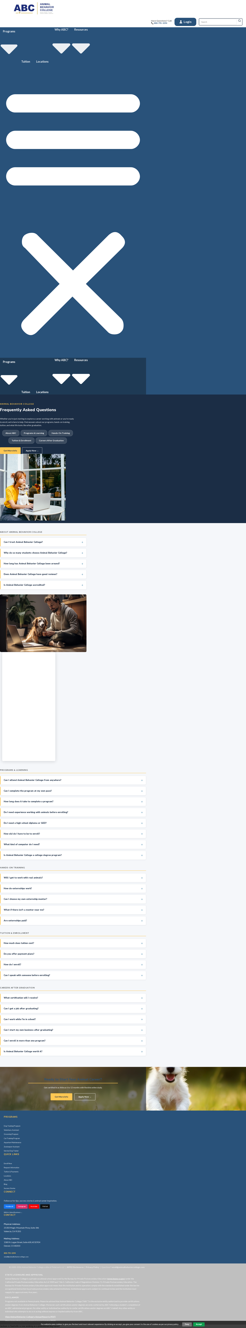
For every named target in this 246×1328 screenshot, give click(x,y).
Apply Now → (32, 450)
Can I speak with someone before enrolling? (27, 975)
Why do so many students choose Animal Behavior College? (35, 552)
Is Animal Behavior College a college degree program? (33, 855)
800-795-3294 (10, 1253)
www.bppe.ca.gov (116, 1278)
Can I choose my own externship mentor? (25, 899)
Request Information (11, 1168)
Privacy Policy (92, 1267)
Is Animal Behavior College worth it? (23, 1051)
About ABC (11, 433)
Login (187, 22)
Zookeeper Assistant (11, 1147)
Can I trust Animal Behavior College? (23, 542)
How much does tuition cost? (19, 943)
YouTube (33, 1206)
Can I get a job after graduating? (21, 1008)
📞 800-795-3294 (159, 23)
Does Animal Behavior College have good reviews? (30, 574)
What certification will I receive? (21, 997)
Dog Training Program (12, 1126)
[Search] (239, 20)
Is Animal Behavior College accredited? (24, 585)
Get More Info (10, 450)
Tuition (25, 61)
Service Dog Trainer (11, 1151)
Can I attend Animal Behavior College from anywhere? (32, 780)
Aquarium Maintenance (12, 1142)
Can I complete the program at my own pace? (28, 790)
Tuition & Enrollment (21, 440)
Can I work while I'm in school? (20, 1019)
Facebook (9, 1206)
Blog (5, 1184)
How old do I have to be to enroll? (22, 833)
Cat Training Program (12, 1138)
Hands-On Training (61, 433)
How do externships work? (18, 888)
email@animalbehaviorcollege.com (16, 1257)
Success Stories (9, 1188)
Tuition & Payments (11, 1172)
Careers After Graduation (51, 440)
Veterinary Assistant (11, 1130)
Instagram (22, 1206)
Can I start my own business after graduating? (28, 1029)
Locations (42, 61)
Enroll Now (8, 1163)
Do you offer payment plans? (19, 953)
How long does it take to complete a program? (28, 801)
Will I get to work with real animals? (23, 877)
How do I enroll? (12, 964)
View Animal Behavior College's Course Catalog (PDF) (30, 1320)
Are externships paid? (15, 920)
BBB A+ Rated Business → (13, 1212)
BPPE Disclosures (75, 1267)
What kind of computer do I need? (22, 844)
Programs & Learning (34, 433)
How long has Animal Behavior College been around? (32, 563)
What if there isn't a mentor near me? (24, 909)
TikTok (45, 1206)
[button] (73, 211)
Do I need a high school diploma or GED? (25, 823)
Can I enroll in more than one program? (24, 1040)
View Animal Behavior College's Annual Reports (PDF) (30, 1316)
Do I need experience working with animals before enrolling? (36, 812)
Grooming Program (11, 1134)
